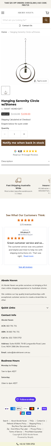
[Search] (46, 20)
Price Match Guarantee (33, 432)
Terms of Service (15, 432)
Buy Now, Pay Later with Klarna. (24, 426)
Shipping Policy (35, 423)
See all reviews (25, 267)
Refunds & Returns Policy (16, 423)
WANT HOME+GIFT (13, 109)
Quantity (5, 128)
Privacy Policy (36, 429)
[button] (25, 161)
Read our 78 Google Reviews (25, 155)
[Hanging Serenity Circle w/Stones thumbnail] (5, 90)
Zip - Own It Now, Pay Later (17, 429)
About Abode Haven (19, 421)
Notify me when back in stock (23, 142)
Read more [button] (28, 256)
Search (5, 421)
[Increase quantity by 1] (24, 134)
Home (4, 32)
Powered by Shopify (25, 437)
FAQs (32, 421)
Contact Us (41, 421)
